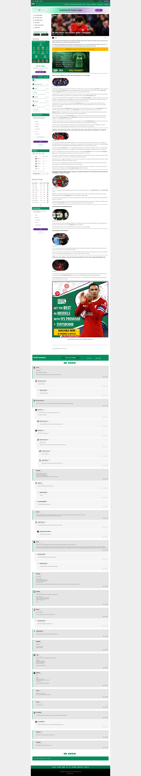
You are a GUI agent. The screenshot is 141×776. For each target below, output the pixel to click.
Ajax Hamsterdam (43, 390)
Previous (62, 363)
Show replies (98, 358)
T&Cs (70, 767)
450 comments (61, 34)
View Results (40, 144)
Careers (63, 767)
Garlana (37, 511)
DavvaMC (38, 591)
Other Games (99, 4)
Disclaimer (74, 767)
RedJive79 (38, 672)
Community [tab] (46, 76)
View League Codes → (40, 71)
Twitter (66, 348)
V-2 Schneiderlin (41, 721)
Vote (41, 141)
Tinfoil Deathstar (39, 631)
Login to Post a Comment (70, 357)
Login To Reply (105, 376)
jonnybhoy (38, 641)
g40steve (40, 483)
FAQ (67, 767)
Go (90, 1)
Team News (93, 4)
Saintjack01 (38, 742)
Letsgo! (37, 690)
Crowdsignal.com (40, 145)
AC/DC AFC (40, 409)
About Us (54, 767)
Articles (88, 4)
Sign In (101, 1)
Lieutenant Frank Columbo (45, 531)
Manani (37, 609)
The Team (59, 767)
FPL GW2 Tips (67, 4)
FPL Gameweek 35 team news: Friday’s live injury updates (83, 49)
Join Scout (106, 1)
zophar (57, 348)
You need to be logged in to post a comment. (42, 758)
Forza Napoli (38, 712)
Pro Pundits (54, 15)
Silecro (37, 541)
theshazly (38, 470)
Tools (84, 4)
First (65, 362)
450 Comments (40, 357)
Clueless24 (38, 732)
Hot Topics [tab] (40, 76)
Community (106, 4)
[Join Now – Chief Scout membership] (70, 10)
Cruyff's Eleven (45, 460)
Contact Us (86, 767)
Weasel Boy (40, 430)
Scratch (37, 367)
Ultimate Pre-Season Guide (76, 4)
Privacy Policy (80, 767)
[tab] (34, 154)
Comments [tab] (35, 76)
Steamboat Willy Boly (42, 501)
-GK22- (37, 655)
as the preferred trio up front (81, 195)
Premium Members (84, 44)
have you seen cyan (42, 381)
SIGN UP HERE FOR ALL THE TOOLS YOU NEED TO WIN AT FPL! (80, 339)
